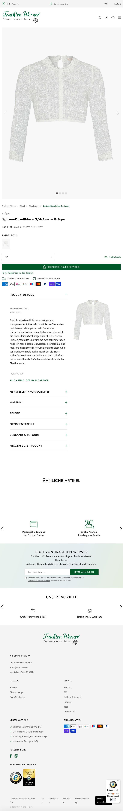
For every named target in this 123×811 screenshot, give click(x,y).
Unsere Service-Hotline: (21, 662)
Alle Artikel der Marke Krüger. (30, 380)
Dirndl (22, 206)
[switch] (113, 799)
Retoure (68, 702)
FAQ (106, 4)
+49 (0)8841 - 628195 (19, 667)
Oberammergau (17, 692)
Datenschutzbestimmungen (39, 580)
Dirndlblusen (34, 206)
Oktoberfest (70, 711)
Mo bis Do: (14, 672)
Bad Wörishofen (17, 697)
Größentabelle (115, 257)
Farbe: (10, 235)
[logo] (21, 17)
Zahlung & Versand (72, 697)
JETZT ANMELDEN (84, 571)
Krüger (6, 213)
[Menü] (118, 781)
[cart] (112, 17)
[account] (106, 17)
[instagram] (16, 756)
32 (6, 257)
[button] (119, 17)
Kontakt (117, 4)
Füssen (13, 687)
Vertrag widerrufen (101, 800)
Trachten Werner (9, 206)
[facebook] (11, 756)
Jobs (66, 706)
